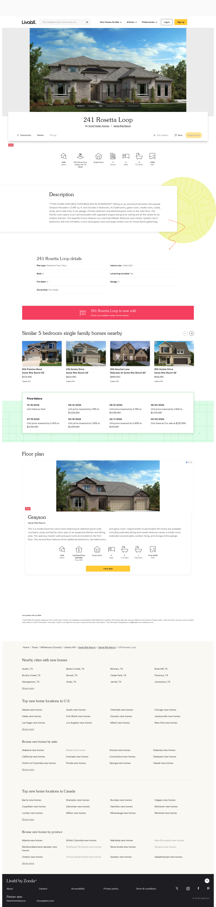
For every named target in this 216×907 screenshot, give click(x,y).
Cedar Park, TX (118, 675)
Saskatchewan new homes (168, 856)
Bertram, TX (116, 668)
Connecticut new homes (122, 756)
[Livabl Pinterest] (208, 888)
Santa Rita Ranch (122, 126)
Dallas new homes (31, 716)
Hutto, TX (71, 681)
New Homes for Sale (109, 22)
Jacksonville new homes (167, 716)
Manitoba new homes (121, 840)
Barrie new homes (31, 800)
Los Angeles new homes (79, 722)
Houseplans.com (45, 900)
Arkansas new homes (164, 750)
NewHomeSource (16, 900)
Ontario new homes (32, 856)
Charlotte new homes (121, 709)
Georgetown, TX (30, 681)
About (10, 888)
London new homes (32, 813)
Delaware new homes (164, 756)
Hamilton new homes (121, 806)
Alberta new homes (32, 840)
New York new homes (166, 722)
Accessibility (77, 888)
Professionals (148, 22)
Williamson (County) (50, 647)
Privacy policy (111, 888)
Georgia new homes (120, 763)
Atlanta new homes (32, 709)
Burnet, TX (71, 675)
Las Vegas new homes (33, 722)
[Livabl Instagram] (188, 888)
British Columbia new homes (81, 840)
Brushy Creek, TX (31, 675)
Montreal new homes (166, 813)
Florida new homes (76, 763)
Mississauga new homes (123, 813)
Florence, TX (161, 675)
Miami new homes (120, 722)
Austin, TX (27, 668)
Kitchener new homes (166, 806)
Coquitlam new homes (34, 806)
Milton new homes (76, 813)
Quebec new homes (121, 856)
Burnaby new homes (121, 800)
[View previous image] (11, 73)
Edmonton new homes (78, 806)
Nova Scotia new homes (123, 846)
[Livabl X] (177, 888)
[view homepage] (29, 22)
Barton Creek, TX (75, 668)
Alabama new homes (33, 750)
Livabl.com (133, 622)
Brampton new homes (77, 800)
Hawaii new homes (163, 763)
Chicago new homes (165, 709)
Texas (35, 647)
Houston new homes (121, 716)
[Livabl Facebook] (198, 888)
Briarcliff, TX (161, 668)
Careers (43, 888)
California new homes (33, 756)
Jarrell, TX (115, 681)
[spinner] (87, 22)
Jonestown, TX (162, 681)
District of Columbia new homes (39, 763)
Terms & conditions (146, 888)
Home (26, 647)
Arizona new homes (119, 750)
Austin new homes (76, 709)
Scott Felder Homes (98, 126)
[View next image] (204, 73)
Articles (130, 22)
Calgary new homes (165, 800)
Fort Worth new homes (78, 716)
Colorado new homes (77, 756)
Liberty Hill (70, 647)
